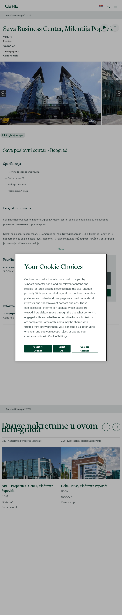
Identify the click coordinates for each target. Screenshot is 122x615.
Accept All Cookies (38, 348)
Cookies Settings (84, 348)
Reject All (61, 348)
